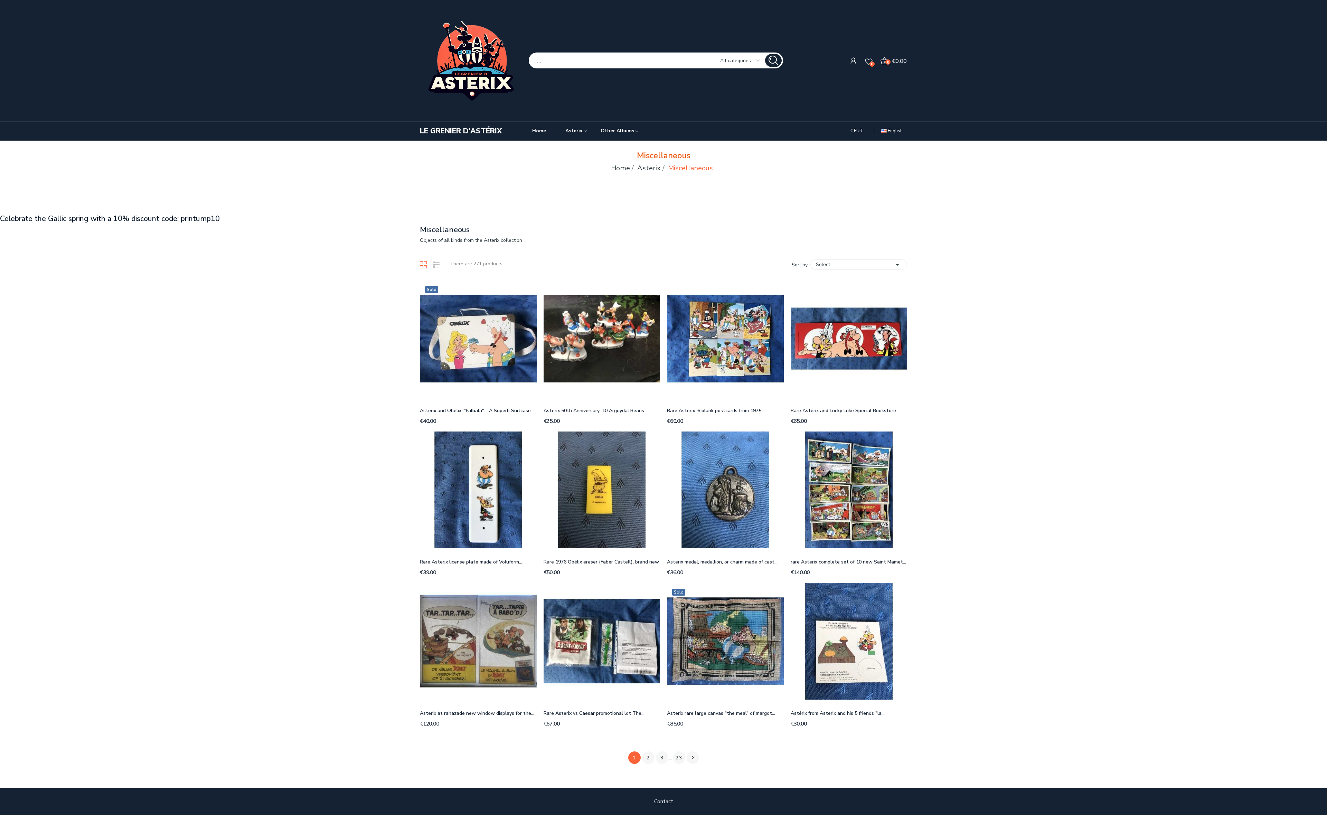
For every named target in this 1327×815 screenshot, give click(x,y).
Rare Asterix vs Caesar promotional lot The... (594, 713)
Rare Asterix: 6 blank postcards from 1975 (714, 410)
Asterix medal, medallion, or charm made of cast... (722, 562)
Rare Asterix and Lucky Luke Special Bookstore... (845, 410)
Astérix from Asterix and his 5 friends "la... (838, 713)
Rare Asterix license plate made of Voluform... (471, 562)
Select (859, 264)
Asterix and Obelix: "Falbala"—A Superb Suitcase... (477, 410)
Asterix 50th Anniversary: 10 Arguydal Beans (594, 410)
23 (679, 758)
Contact (663, 801)
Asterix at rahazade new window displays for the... (477, 713)
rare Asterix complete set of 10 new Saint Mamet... (848, 562)
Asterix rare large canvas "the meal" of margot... (721, 713)
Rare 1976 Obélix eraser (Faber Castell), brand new (601, 562)
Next (693, 758)
